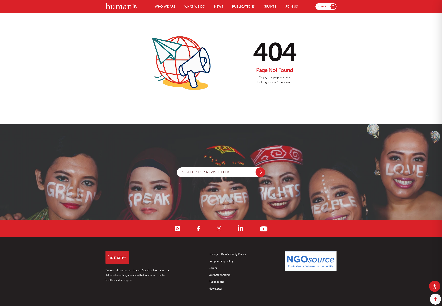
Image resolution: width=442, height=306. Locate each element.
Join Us (291, 6)
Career (213, 268)
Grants (270, 6)
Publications (243, 6)
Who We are (165, 6)
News (218, 6)
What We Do (194, 6)
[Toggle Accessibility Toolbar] (435, 286)
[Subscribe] (260, 172)
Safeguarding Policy (221, 261)
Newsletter (215, 288)
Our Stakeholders (219, 274)
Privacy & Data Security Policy (227, 254)
